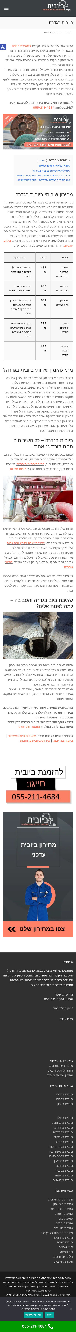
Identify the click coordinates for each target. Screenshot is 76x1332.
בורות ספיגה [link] (18, 469)
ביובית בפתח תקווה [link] (61, 1147)
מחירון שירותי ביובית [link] (60, 1075)
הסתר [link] (42, 160)
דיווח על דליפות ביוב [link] (60, 1070)
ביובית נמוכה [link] (65, 1242)
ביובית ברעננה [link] (64, 1175)
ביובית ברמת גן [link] (63, 1127)
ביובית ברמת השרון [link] (61, 1156)
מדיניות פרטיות (33, 1315)
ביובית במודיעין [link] (63, 1161)
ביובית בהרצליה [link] (63, 1132)
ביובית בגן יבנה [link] (63, 740)
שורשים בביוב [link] (64, 1223)
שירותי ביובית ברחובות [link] (35, 740)
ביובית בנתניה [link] (64, 1170)
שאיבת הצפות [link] (64, 1213)
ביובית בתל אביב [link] (62, 1122)
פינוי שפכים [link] (66, 1247)
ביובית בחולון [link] (65, 1118)
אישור (49, 1315)
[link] (3, 47)
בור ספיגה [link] (66, 1252)
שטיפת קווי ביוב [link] (63, 1228)
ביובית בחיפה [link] (64, 1166)
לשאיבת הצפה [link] (21, 46)
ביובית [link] (68, 32)
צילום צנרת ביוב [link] (63, 1257)
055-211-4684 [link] (44, 107)
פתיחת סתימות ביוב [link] (60, 1199)
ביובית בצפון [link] (65, 1104)
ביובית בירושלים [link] (63, 1180)
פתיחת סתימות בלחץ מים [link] (56, 1233)
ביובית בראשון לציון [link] (61, 1151)
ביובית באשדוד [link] (63, 1137)
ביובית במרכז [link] (64, 1094)
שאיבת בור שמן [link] (63, 1204)
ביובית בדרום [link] (64, 1099)
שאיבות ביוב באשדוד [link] (22, 736)
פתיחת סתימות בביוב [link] (30, 464)
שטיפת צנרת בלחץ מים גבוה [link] (26, 543)
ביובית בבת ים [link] (64, 1142)
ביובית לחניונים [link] (63, 1238)
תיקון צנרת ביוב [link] (63, 1261)
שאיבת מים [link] (66, 1218)
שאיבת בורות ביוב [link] (61, 1209)
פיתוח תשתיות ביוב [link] (61, 1065)
